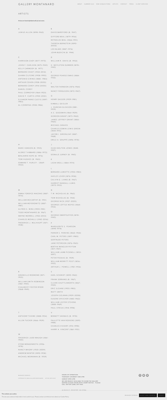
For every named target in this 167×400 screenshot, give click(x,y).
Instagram (140, 375)
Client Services (142, 4)
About (79, 4)
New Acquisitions (103, 4)
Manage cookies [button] (24, 375)
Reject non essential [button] (148, 395)
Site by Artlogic (50, 378)
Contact (124, 4)
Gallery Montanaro (36, 4)
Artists (115, 4)
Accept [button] (161, 395)
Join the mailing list (143, 375)
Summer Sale (89, 4)
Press (131, 4)
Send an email (147, 375)
